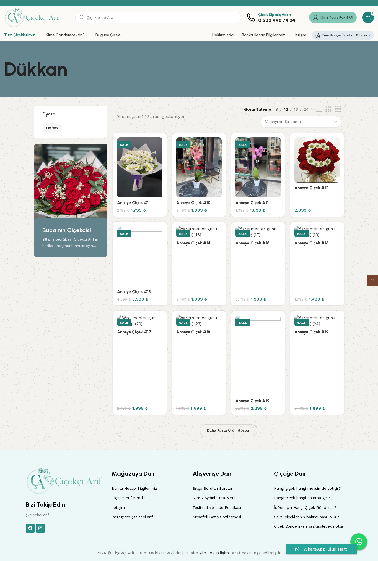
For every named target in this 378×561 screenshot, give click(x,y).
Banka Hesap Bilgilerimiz (134, 488)
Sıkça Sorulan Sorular (212, 488)
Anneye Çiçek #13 (134, 291)
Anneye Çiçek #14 (193, 243)
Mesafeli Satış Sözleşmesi (217, 517)
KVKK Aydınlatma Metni (215, 498)
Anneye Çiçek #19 (252, 400)
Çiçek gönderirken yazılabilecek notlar (309, 526)
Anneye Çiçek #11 (251, 202)
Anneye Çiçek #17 (134, 332)
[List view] (319, 109)
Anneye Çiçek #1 (133, 202)
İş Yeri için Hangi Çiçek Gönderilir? (305, 507)
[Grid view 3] (328, 109)
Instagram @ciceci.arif (132, 517)
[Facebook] (30, 528)
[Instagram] (40, 528)
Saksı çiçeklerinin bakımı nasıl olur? (306, 517)
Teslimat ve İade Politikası (217, 507)
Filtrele (52, 128)
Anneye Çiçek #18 (193, 332)
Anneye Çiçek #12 (311, 187)
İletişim (118, 507)
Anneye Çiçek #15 (252, 243)
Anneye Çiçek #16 (311, 243)
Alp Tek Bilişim (214, 553)
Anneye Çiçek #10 (193, 202)
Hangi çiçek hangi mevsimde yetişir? (307, 488)
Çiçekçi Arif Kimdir (128, 498)
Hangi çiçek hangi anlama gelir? (303, 498)
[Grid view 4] (338, 109)
